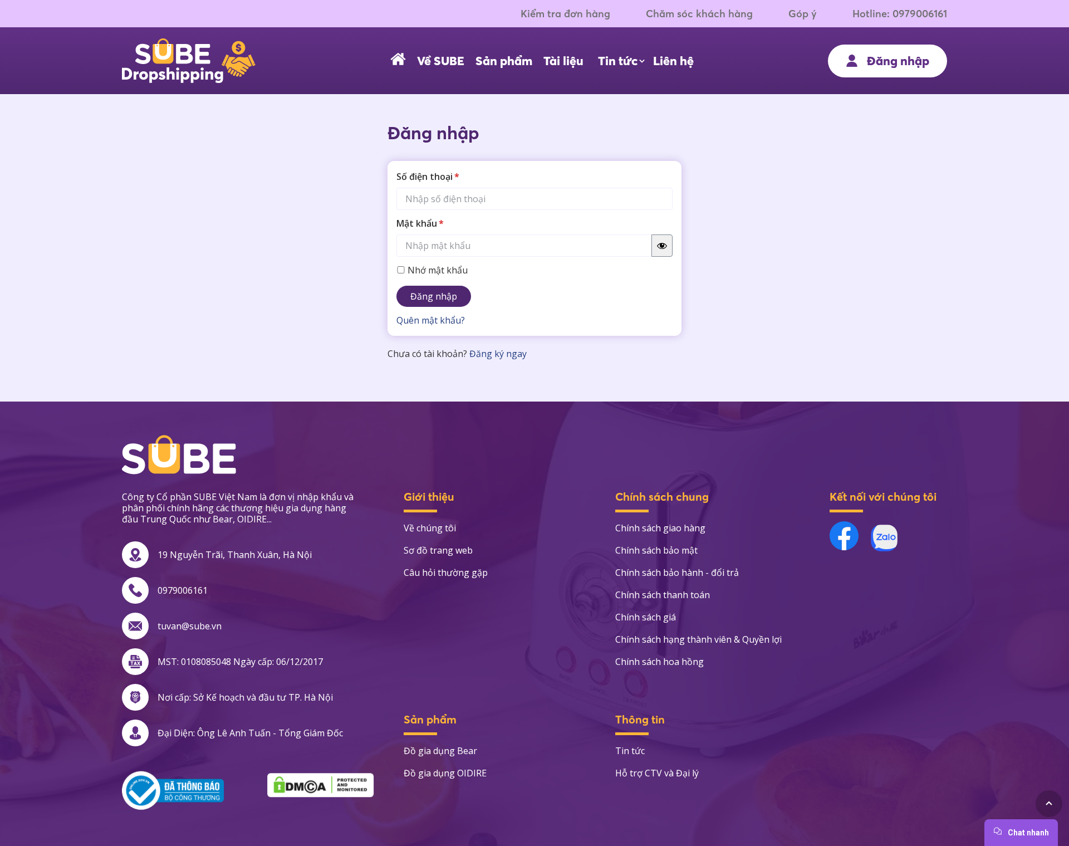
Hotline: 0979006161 (899, 13)
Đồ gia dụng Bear (440, 751)
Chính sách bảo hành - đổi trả (677, 572)
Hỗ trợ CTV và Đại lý (657, 773)
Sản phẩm (503, 61)
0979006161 (183, 590)
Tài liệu (563, 61)
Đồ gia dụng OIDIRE (445, 773)
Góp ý (802, 13)
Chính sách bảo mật (656, 550)
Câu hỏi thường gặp (446, 572)
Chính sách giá (645, 617)
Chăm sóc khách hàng (699, 13)
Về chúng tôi (430, 528)
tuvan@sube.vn (190, 626)
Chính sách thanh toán (662, 595)
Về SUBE (440, 61)
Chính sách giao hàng (660, 528)
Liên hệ (673, 61)
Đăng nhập (433, 296)
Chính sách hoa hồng (659, 662)
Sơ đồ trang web (438, 550)
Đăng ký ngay (498, 354)
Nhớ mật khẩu (436, 270)
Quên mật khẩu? (430, 320)
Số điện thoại (427, 176)
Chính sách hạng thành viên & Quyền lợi (698, 639)
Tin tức (618, 61)
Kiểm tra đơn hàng (565, 13)
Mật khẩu (420, 223)
